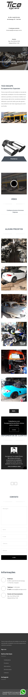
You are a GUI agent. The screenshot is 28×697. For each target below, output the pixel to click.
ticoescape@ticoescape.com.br (14, 30)
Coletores (6, 672)
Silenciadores (7, 666)
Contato (14, 429)
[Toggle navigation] (25, 49)
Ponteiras (6, 663)
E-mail (14, 557)
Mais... (14, 411)
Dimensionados (8, 669)
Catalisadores (7, 660)
